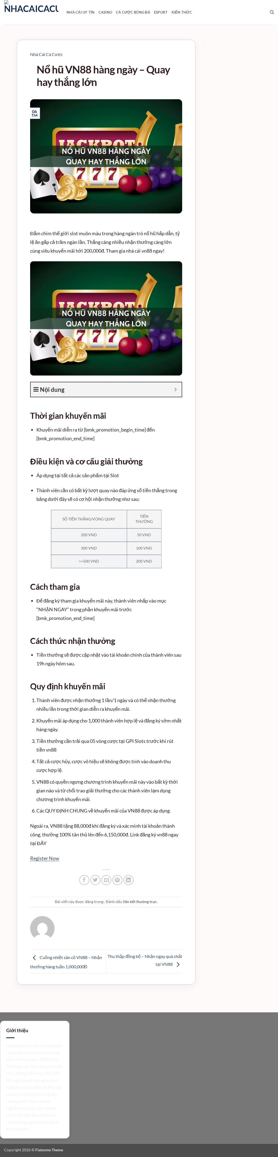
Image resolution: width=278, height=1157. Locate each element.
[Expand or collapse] (175, 389)
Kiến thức (182, 12)
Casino (105, 12)
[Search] (272, 12)
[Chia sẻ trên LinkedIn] (129, 880)
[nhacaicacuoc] (31, 12)
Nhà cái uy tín (81, 12)
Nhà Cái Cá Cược (46, 54)
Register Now (44, 858)
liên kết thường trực (140, 901)
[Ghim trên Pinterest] (117, 880)
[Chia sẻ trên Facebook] (84, 880)
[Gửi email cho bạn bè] (106, 880)
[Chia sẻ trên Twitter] (95, 880)
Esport (161, 12)
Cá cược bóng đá (133, 12)
